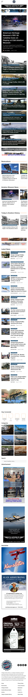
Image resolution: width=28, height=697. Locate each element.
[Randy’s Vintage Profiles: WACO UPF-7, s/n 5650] (5, 254)
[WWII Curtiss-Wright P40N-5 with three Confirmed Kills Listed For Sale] (5, 377)
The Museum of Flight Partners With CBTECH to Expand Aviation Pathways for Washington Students (14, 107)
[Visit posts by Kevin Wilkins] (3, 50)
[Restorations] (7, 430)
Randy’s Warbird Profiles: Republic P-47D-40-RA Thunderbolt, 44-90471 (17, 301)
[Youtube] (24, 417)
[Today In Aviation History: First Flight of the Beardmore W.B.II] (10, 220)
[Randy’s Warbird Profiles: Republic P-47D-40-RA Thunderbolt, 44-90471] (5, 299)
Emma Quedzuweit (14, 293)
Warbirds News (6, 88)
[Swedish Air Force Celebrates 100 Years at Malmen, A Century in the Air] (5, 278)
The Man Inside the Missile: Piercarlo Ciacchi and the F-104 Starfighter (18, 311)
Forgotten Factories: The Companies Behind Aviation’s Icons (12, 115)
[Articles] (7, 451)
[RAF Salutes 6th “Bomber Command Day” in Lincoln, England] (5, 355)
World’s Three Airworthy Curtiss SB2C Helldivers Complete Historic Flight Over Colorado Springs (17, 333)
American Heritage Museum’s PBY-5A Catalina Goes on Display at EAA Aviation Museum (13, 38)
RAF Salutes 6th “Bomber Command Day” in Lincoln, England (18, 356)
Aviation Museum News (8, 30)
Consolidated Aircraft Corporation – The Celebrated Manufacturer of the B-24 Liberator (13, 119)
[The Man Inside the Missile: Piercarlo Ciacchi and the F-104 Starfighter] (5, 311)
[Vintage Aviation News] (14, 1)
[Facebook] (4, 417)
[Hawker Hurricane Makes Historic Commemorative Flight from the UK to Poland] (5, 289)
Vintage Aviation (6, 79)
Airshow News (13, 88)
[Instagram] (17, 417)
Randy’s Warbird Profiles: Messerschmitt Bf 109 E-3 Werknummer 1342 (17, 368)
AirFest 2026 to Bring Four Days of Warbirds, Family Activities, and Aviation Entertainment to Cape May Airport (14, 93)
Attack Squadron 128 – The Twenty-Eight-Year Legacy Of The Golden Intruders (14, 131)
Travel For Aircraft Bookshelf (14, 139)
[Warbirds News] (20, 430)
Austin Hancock (6, 71)
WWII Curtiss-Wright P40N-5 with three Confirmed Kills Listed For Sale (18, 378)
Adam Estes (13, 258)
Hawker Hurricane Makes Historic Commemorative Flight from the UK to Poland (18, 289)
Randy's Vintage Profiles (13, 78)
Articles (5, 78)
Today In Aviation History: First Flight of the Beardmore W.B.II (13, 68)
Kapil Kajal (13, 381)
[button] (2, 1)
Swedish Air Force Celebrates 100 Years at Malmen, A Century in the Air (18, 279)
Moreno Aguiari (13, 315)
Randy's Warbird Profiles (20, 296)
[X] (11, 417)
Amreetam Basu (13, 272)
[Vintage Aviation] (7, 440)
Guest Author (13, 282)
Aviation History (11, 113)
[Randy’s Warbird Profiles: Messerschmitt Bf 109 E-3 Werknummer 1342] (5, 366)
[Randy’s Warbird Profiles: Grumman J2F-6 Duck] (5, 321)
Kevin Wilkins (7, 50)
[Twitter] (21, 665)
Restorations (14, 173)
